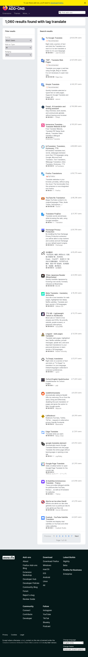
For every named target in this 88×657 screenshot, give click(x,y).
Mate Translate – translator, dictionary (57, 294)
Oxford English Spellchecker (57, 379)
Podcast (46, 626)
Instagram (47, 610)
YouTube (47, 614)
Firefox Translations (54, 173)
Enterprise (67, 574)
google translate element (56, 443)
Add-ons (27, 557)
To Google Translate (54, 38)
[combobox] (72, 12)
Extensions (7, 13)
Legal (22, 635)
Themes (17, 13)
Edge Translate (52, 432)
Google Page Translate (55, 464)
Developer (27, 618)
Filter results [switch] (10, 31)
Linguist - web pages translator (54, 335)
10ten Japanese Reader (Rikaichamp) (55, 276)
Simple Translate (52, 84)
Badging (8, 52)
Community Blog (30, 587)
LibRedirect (50, 416)
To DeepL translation (54, 359)
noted (22, 640)
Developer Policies (31, 583)
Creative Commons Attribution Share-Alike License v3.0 (22, 643)
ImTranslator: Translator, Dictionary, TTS (55, 147)
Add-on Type (10, 44)
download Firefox (56, 3)
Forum (25, 591)
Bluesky (46, 622)
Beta (65, 565)
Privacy (5, 635)
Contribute (27, 614)
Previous (47, 536)
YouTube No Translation (55, 198)
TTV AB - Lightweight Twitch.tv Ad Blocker (55, 314)
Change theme (68, 646)
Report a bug (28, 595)
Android (46, 577)
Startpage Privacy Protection (53, 231)
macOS (46, 569)
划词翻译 (49, 252)
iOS (44, 573)
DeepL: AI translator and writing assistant (55, 107)
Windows (47, 565)
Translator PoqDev (53, 214)
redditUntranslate (53, 393)
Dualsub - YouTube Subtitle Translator (57, 518)
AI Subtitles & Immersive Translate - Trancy (56, 482)
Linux (45, 581)
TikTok (46, 618)
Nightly (66, 561)
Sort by (7, 37)
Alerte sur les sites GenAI (56, 501)
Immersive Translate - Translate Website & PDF (56, 125)
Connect (26, 610)
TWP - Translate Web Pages (54, 61)
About (25, 561)
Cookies (14, 635)
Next (77, 536)
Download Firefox (51, 561)
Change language (69, 640)
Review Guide (29, 599)
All (44, 585)
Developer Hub (29, 579)
